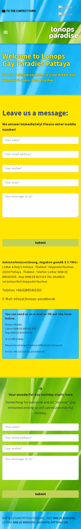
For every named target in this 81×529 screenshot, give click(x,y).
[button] (5, 32)
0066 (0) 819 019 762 (21, 332)
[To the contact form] (3, 11)
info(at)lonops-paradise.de (34, 299)
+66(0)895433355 (29, 290)
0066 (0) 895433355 (24, 522)
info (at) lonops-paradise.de (29, 351)
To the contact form (21, 11)
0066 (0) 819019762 (64, 518)
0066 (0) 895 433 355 (24, 328)
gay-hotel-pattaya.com (52, 522)
